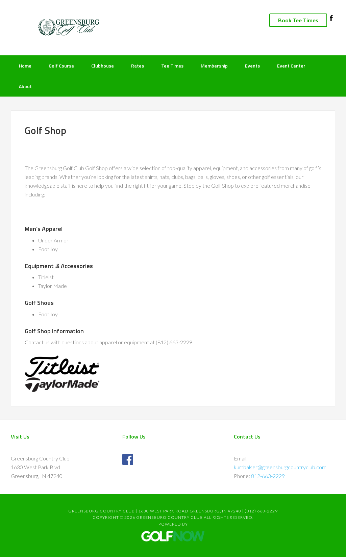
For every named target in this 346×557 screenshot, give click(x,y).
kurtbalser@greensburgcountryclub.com (280, 467)
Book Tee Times (298, 20)
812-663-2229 (268, 476)
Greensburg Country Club (65, 27)
